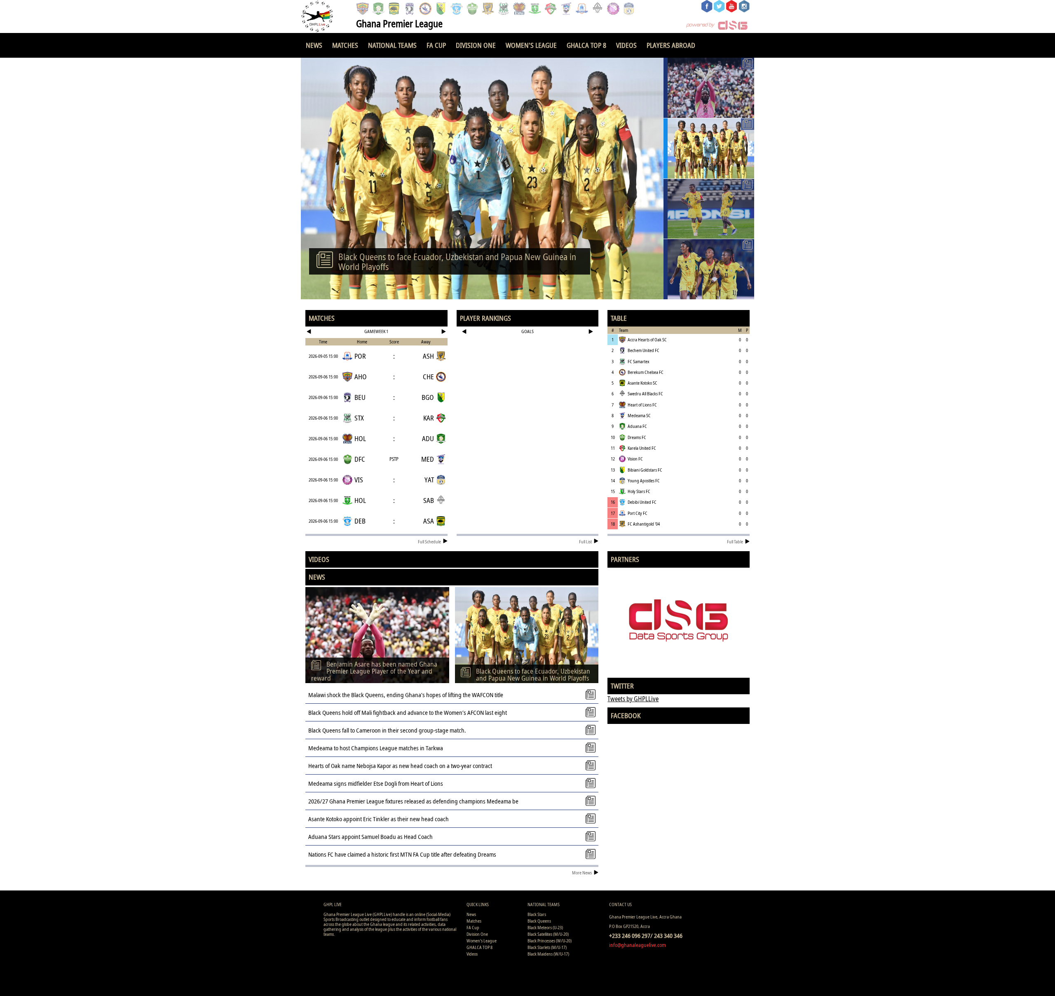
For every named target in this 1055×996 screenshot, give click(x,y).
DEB (360, 521)
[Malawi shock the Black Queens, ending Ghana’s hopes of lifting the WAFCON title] (708, 209)
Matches (345, 45)
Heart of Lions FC (642, 405)
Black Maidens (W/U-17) (548, 954)
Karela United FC (642, 448)
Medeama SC (639, 415)
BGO (428, 397)
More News (582, 872)
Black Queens (539, 921)
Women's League (531, 45)
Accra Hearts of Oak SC (647, 339)
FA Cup (436, 45)
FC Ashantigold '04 (644, 524)
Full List (585, 541)
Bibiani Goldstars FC (645, 470)
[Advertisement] (528, 364)
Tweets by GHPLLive (633, 698)
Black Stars (537, 914)
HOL (360, 438)
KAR (428, 418)
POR (360, 356)
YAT (429, 479)
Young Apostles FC (644, 480)
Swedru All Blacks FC (645, 393)
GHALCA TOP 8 (586, 45)
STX (359, 418)
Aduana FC (637, 426)
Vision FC (635, 459)
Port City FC (637, 513)
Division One (476, 45)
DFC (359, 459)
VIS (358, 479)
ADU (428, 438)
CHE (428, 376)
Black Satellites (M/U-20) (548, 934)
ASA (428, 521)
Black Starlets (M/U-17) (547, 947)
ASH (428, 356)
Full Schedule (429, 541)
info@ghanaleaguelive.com (637, 945)
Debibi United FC (642, 502)
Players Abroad (671, 45)
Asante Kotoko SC (642, 383)
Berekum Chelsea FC (645, 372)
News (314, 45)
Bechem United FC (643, 350)
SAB (428, 500)
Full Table (735, 541)
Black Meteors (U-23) (545, 927)
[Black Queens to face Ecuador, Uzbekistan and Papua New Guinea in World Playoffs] (708, 148)
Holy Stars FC (639, 491)
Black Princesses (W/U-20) (550, 940)
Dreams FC (637, 437)
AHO (360, 376)
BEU (360, 397)
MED (427, 459)
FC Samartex (638, 361)
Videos (626, 45)
